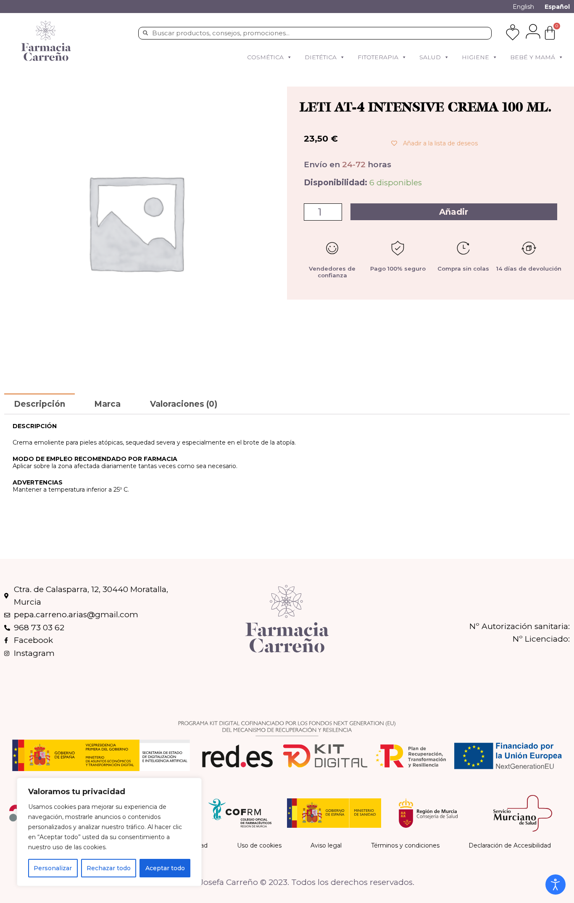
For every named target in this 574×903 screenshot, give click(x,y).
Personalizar (53, 868)
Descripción (39, 404)
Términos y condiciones (405, 845)
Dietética (321, 57)
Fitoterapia (378, 57)
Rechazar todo (109, 868)
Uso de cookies (259, 845)
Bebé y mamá (532, 57)
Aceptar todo (165, 868)
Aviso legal (326, 845)
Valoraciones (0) (183, 404)
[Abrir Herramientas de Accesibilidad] (555, 884)
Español (557, 7)
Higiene (475, 57)
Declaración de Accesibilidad (510, 845)
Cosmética (265, 57)
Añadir (453, 212)
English (523, 7)
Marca (107, 404)
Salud (430, 57)
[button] (289, 57)
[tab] (39, 403)
